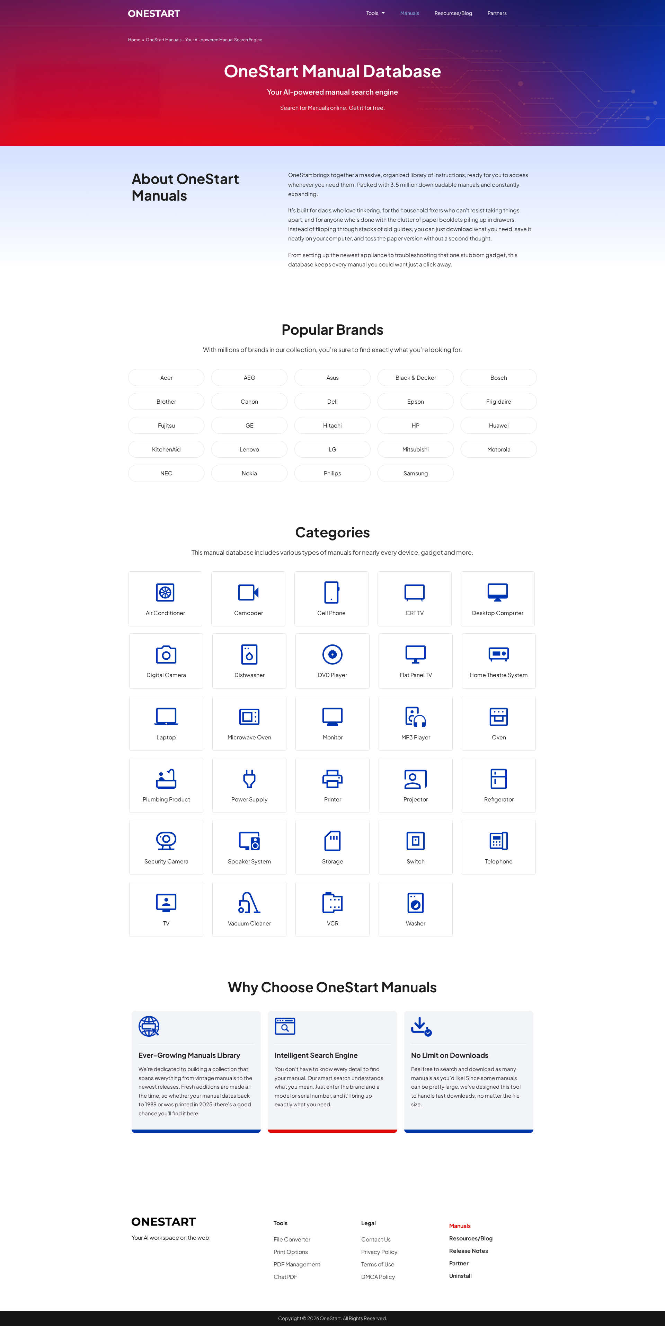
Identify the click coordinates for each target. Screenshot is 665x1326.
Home (134, 39)
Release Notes (468, 1250)
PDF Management (297, 1264)
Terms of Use (377, 1264)
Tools (372, 13)
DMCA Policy (378, 1276)
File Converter (292, 1239)
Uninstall (460, 1275)
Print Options (291, 1251)
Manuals (409, 13)
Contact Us (376, 1239)
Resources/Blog (453, 13)
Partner (459, 1263)
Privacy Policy (379, 1251)
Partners (497, 13)
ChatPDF (285, 1276)
